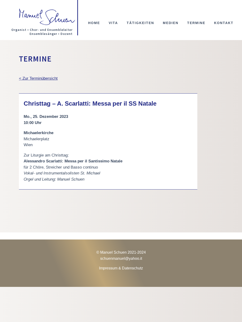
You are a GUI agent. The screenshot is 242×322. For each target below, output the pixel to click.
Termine (196, 23)
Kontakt (223, 23)
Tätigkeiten (140, 23)
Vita (113, 23)
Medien (170, 23)
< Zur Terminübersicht (38, 78)
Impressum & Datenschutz (121, 268)
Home (94, 23)
